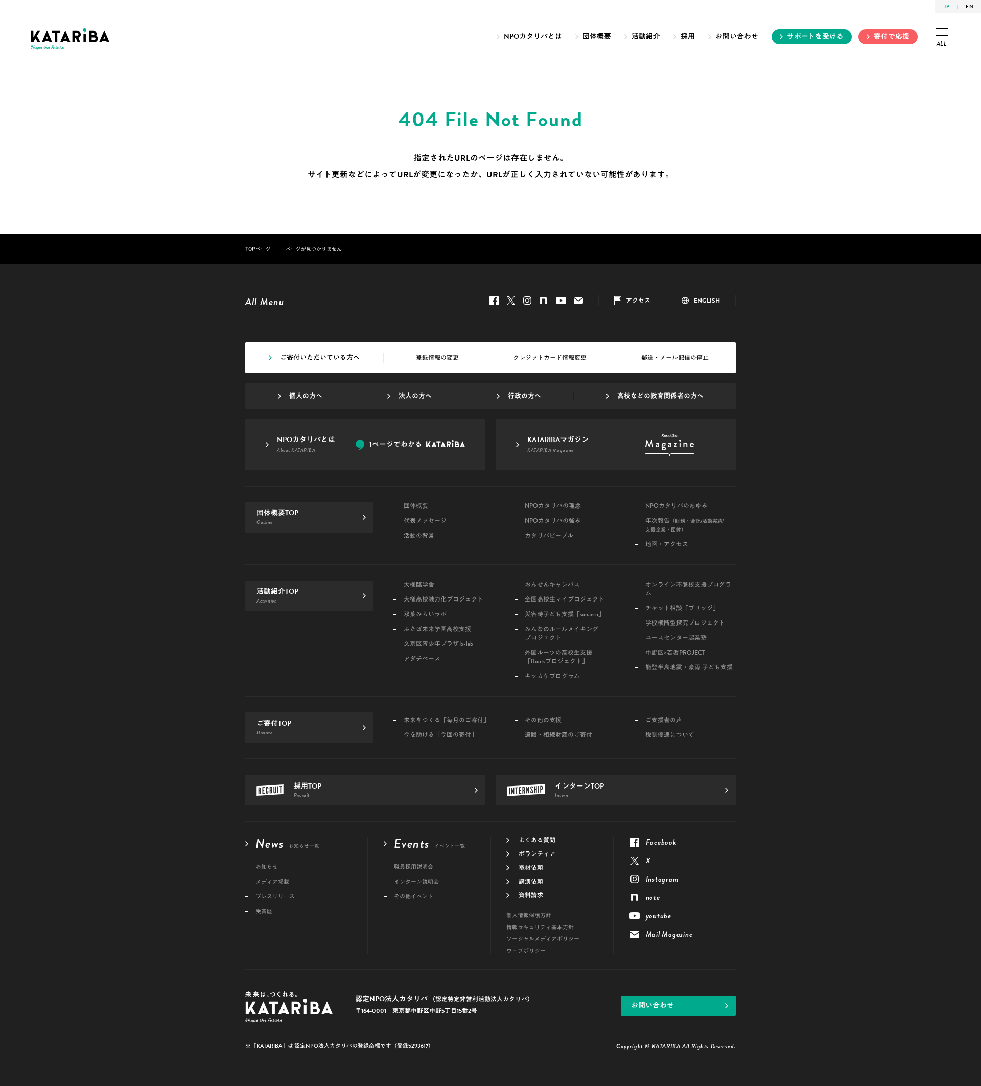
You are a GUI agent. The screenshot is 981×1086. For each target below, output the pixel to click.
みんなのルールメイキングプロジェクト (561, 633)
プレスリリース (275, 896)
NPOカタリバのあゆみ (676, 506)
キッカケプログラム (552, 676)
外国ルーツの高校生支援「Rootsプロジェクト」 (558, 657)
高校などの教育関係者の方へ (660, 396)
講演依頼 (531, 882)
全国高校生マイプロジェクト (564, 599)
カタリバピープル (549, 536)
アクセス (638, 300)
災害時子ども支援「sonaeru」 (564, 614)
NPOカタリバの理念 (553, 506)
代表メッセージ (425, 521)
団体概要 (596, 36)
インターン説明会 (416, 882)
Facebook (494, 300)
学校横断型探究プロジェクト (685, 623)
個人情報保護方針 (528, 915)
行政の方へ (524, 396)
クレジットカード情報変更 (550, 358)
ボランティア (537, 854)
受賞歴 (263, 911)
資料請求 (531, 895)
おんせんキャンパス (552, 585)
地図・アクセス (666, 544)
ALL (942, 44)
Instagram (527, 300)
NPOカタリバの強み (553, 521)
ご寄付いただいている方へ (320, 358)
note (543, 300)
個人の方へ (305, 396)
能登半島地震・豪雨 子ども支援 (689, 667)
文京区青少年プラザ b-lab (438, 644)
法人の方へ (415, 396)
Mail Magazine (578, 300)
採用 (688, 36)
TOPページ (258, 248)
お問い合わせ (736, 36)
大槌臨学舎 (419, 585)
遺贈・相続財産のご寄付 (558, 735)
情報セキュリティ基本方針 (540, 927)
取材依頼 (531, 868)
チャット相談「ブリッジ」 (682, 608)
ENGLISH (707, 300)
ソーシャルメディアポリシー (542, 939)
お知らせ (266, 867)
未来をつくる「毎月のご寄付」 (446, 720)
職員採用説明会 (413, 867)
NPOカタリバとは (533, 36)
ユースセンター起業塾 (676, 638)
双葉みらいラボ (425, 614)
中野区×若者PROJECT (675, 653)
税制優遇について (669, 735)
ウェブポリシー (526, 951)
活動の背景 (419, 536)
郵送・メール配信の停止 (675, 358)
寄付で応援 (891, 36)
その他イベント (413, 896)
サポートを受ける (815, 36)
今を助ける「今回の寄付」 (440, 735)
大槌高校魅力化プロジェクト (443, 599)
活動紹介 (646, 36)
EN (969, 6)
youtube (561, 300)
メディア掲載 (272, 882)
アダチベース (422, 659)
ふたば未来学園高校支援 (437, 629)
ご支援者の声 (663, 720)
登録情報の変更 (437, 358)
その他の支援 (543, 720)
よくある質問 (537, 840)
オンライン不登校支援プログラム (688, 589)
